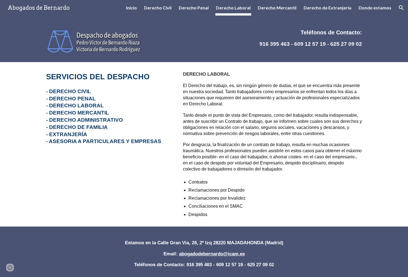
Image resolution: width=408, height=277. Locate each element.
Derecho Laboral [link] (233, 7)
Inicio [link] (131, 7)
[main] (299, 36)
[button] (401, 7)
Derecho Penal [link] (194, 7)
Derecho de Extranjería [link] (327, 7)
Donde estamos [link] (375, 7)
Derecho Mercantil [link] (277, 7)
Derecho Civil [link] (158, 7)
